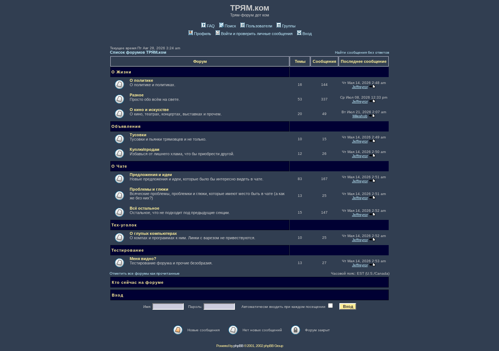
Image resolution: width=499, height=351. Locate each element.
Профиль (202, 33)
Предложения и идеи (151, 174)
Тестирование (127, 250)
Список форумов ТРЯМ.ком (138, 52)
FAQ (211, 26)
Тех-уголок (124, 225)
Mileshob (360, 116)
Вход (307, 33)
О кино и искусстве (149, 109)
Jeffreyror (360, 87)
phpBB (238, 346)
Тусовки (138, 135)
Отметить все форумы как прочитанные (145, 273)
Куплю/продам (144, 149)
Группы (289, 26)
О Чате (119, 166)
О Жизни (121, 72)
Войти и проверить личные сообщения (257, 33)
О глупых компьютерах (153, 233)
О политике (141, 80)
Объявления (126, 126)
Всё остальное (144, 208)
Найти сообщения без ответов (362, 52)
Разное (137, 95)
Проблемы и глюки (149, 189)
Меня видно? (143, 258)
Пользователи (259, 26)
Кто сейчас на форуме (138, 282)
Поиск (230, 26)
